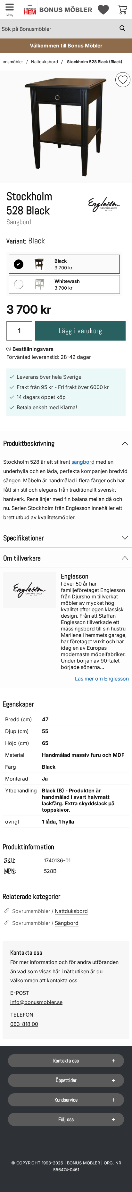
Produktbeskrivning (28, 443)
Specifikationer (23, 538)
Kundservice (66, 1099)
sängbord (83, 462)
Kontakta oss (66, 1060)
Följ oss (66, 1119)
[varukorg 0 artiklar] (122, 9)
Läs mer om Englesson (102, 678)
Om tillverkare (22, 558)
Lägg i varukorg (80, 330)
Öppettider (66, 1080)
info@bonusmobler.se (36, 1002)
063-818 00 (24, 1024)
